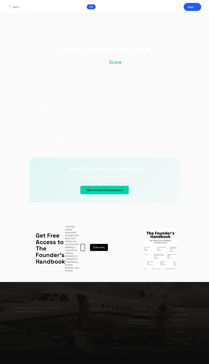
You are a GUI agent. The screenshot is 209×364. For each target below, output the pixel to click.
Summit (152, 6)
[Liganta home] (15, 7)
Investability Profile (170, 6)
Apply (192, 6)
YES (91, 6)
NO (102, 6)
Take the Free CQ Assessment (104, 190)
